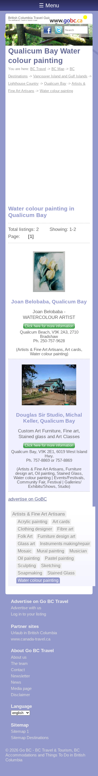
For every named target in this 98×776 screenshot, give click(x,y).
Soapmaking (30, 573)
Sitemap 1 (20, 731)
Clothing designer (35, 529)
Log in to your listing (28, 614)
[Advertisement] (49, 146)
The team (19, 663)
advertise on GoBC (27, 499)
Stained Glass (61, 573)
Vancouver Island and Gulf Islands (60, 76)
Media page (21, 688)
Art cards (61, 521)
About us (19, 657)
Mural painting (50, 551)
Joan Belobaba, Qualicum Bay (49, 301)
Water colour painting (56, 91)
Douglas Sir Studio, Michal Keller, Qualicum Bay (49, 418)
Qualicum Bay (55, 83)
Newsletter (20, 676)
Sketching (50, 565)
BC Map (57, 69)
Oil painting (29, 558)
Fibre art (65, 529)
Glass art (26, 543)
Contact (18, 669)
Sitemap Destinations (30, 737)
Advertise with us (26, 607)
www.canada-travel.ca (30, 639)
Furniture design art (56, 536)
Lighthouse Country (23, 83)
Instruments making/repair (65, 543)
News (16, 682)
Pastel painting (59, 558)
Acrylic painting (32, 521)
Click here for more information (49, 326)
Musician (78, 551)
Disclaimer (20, 694)
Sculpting (27, 565)
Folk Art (25, 536)
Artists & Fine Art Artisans (38, 514)
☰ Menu (49, 5)
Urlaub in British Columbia (34, 632)
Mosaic (25, 551)
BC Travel (38, 69)
